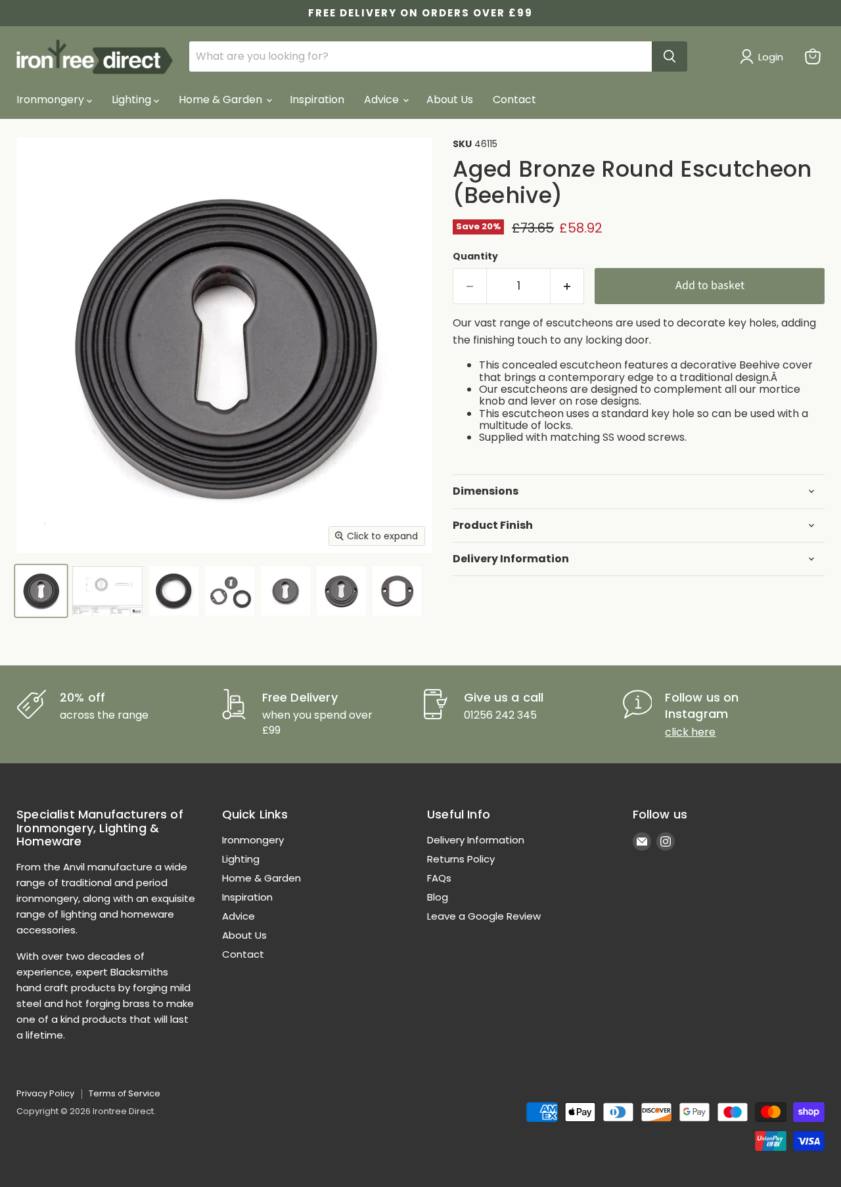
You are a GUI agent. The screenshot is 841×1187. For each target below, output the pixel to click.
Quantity (475, 256)
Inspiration (317, 99)
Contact (514, 99)
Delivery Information (475, 840)
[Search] (669, 56)
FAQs (439, 878)
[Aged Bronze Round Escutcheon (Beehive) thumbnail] (41, 591)
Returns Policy (461, 859)
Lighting (133, 99)
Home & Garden (222, 99)
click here (690, 732)
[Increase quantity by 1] (567, 286)
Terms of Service (124, 1093)
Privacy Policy (45, 1093)
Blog (437, 897)
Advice (382, 99)
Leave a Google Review (484, 916)
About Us (449, 99)
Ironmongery (51, 99)
